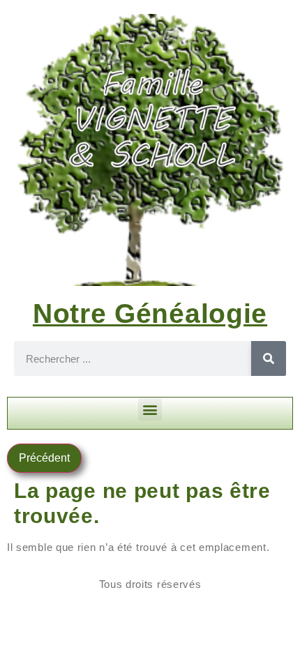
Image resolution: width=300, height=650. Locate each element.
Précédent (44, 458)
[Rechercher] (268, 358)
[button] (150, 409)
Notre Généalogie (150, 313)
